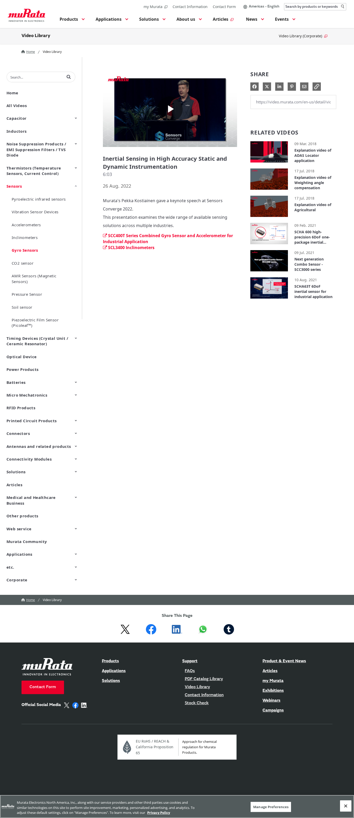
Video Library (36, 36)
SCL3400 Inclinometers (131, 247)
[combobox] (315, 6)
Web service (18, 528)
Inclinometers (25, 237)
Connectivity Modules (29, 459)
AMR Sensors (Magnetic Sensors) (34, 278)
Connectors (18, 433)
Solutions (16, 471)
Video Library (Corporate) (300, 35)
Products (110, 661)
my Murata (153, 6)
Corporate (16, 579)
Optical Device (21, 356)
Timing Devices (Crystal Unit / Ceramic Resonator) (37, 341)
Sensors (14, 186)
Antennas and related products (38, 446)
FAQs (190, 671)
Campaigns (273, 710)
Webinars (271, 701)
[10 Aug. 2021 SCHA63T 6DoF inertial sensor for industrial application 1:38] (269, 299)
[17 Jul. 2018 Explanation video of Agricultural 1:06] (269, 218)
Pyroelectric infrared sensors (39, 199)
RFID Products (20, 407)
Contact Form (224, 6)
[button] (71, 20)
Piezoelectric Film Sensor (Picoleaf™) (35, 322)
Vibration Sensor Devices (35, 211)
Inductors (16, 131)
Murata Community (26, 541)
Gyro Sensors (25, 250)
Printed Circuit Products (31, 420)
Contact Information (190, 6)
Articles (14, 484)
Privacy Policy (158, 812)
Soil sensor (22, 307)
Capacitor (16, 118)
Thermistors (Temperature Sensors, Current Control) (33, 170)
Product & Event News (284, 661)
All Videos (16, 105)
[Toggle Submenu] (76, 118)
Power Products (22, 369)
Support (189, 661)
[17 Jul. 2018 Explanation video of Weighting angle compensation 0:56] (269, 190)
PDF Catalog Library (204, 679)
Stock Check (197, 703)
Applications (19, 554)
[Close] (345, 806)
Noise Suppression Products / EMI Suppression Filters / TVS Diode (36, 149)
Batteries (16, 382)
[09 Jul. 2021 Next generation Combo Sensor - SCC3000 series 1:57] (269, 272)
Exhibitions (273, 691)
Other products (22, 515)
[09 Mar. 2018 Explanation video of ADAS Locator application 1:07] (269, 163)
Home (30, 52)
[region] (177, 806)
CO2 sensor (22, 263)
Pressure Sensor (27, 294)
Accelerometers (26, 224)
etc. (10, 567)
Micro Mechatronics (26, 395)
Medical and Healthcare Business (31, 500)
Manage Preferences (270, 806)
